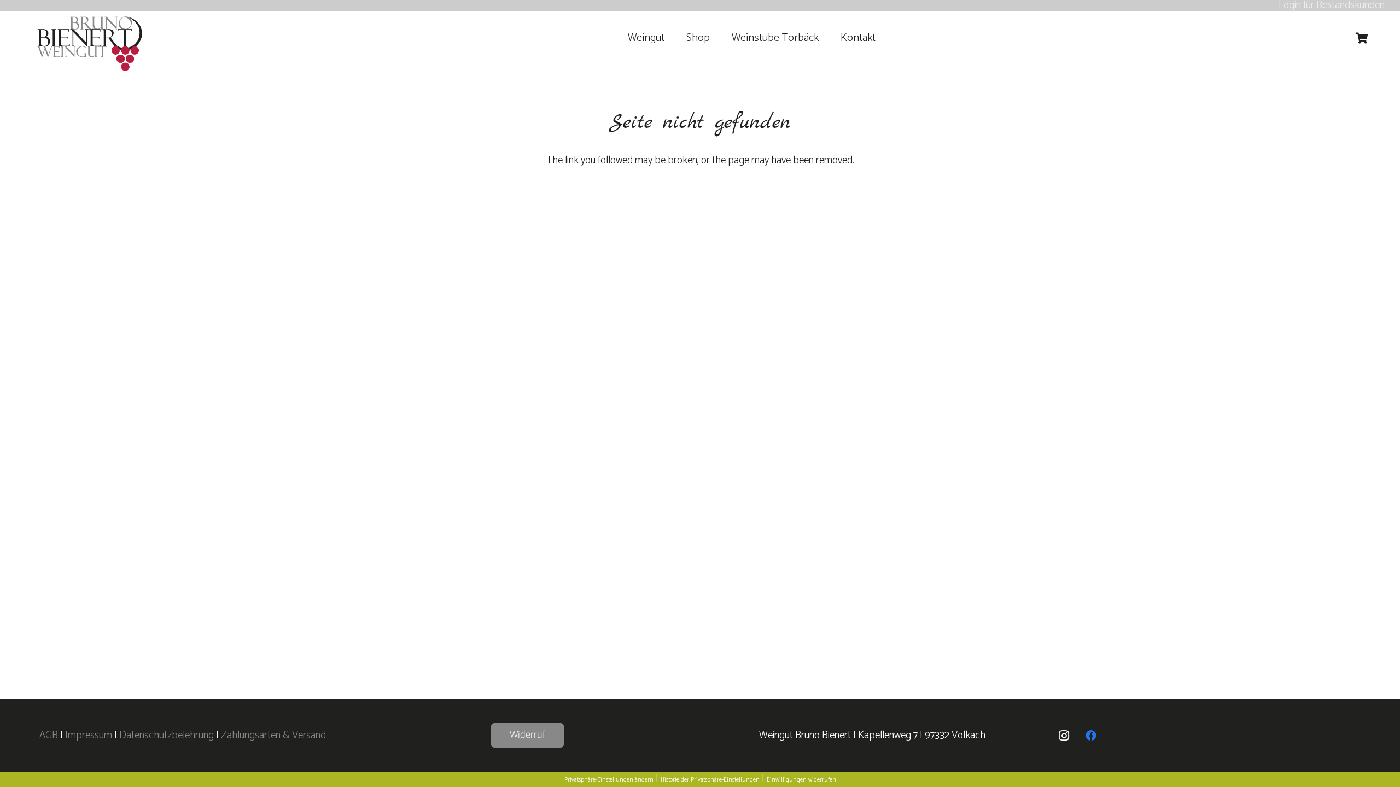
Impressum (88, 735)
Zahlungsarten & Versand (273, 735)
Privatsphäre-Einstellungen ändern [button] (609, 780)
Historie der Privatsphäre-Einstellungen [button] (710, 780)
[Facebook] (1091, 735)
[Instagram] (1063, 735)
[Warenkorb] (1362, 38)
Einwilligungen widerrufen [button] (801, 780)
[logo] (90, 43)
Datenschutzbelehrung (166, 735)
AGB (49, 735)
